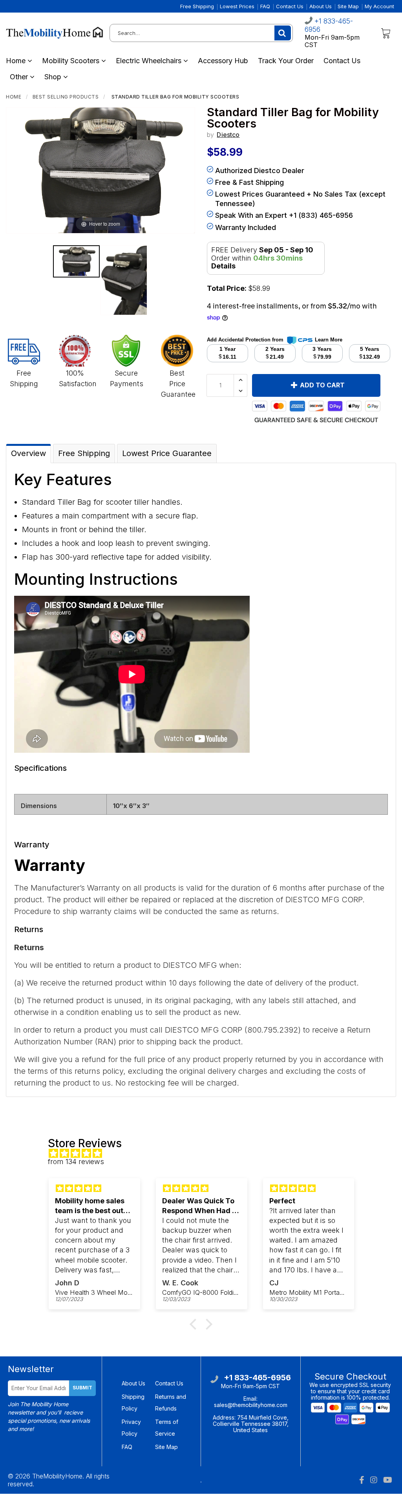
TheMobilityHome (57, 1476)
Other (20, 77)
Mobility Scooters (71, 61)
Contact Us (289, 6)
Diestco (228, 135)
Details (223, 266)
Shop (53, 77)
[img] (205, 1154)
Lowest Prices (237, 6)
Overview (28, 453)
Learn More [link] (328, 340)
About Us (320, 6)
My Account (379, 6)
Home (16, 61)
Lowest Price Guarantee (167, 453)
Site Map (348, 6)
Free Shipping (197, 6)
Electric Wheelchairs (149, 61)
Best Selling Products (66, 97)
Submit (82, 1388)
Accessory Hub (223, 61)
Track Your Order (286, 61)
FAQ (265, 6)
